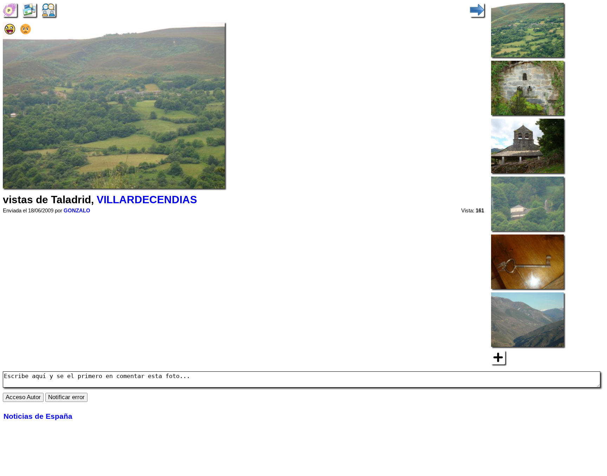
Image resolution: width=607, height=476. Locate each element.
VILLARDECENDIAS (147, 199)
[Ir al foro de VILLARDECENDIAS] (48, 9)
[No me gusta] (25, 32)
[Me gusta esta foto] (10, 32)
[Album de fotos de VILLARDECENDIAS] (29, 9)
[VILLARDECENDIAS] (10, 9)
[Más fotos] (498, 357)
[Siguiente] (477, 9)
